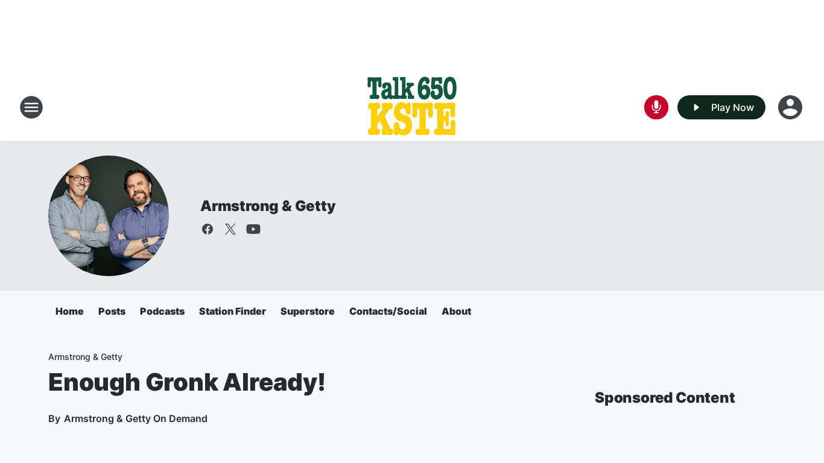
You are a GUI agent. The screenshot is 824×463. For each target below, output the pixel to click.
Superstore (307, 311)
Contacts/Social (388, 311)
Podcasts (162, 311)
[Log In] (791, 107)
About (456, 311)
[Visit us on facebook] (207, 229)
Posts (111, 311)
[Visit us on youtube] (253, 229)
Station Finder (232, 311)
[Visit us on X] (230, 229)
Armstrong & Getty (268, 206)
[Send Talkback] (656, 107)
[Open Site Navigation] (31, 107)
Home (69, 311)
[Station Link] (412, 107)
